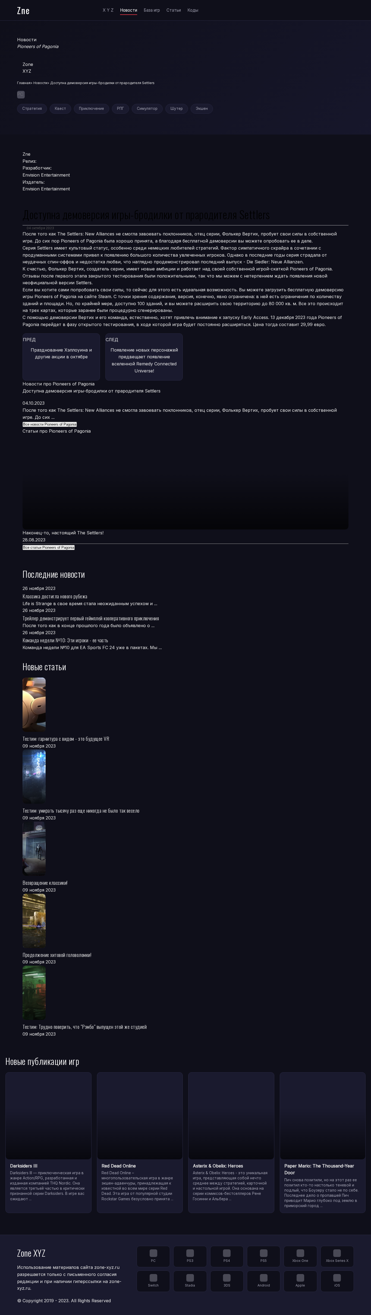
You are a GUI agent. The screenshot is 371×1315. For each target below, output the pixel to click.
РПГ (120, 108)
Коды (192, 10)
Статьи (173, 10)
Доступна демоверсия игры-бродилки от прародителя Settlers (92, 391)
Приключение (91, 108)
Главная (23, 83)
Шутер (177, 108)
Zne (23, 10)
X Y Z (108, 10)
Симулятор (147, 108)
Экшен (202, 108)
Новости (128, 10)
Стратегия (32, 108)
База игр (152, 10)
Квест (60, 108)
